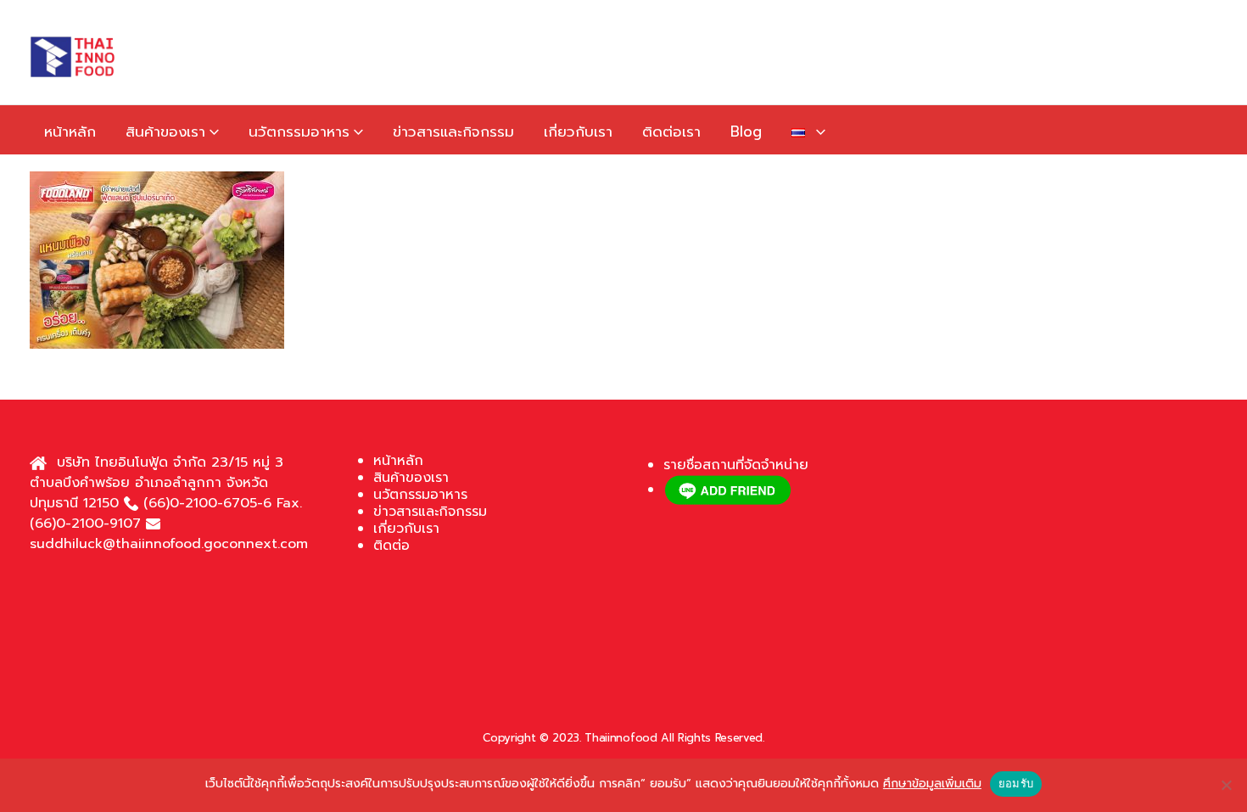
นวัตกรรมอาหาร (299, 131)
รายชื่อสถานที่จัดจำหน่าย (735, 464)
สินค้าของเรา (165, 131)
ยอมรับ (1015, 783)
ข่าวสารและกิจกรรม (453, 131)
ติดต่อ (391, 545)
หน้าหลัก (70, 131)
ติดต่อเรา (671, 131)
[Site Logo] (72, 56)
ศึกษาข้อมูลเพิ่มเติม (932, 783)
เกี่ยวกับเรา (578, 131)
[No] (1225, 784)
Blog (746, 131)
